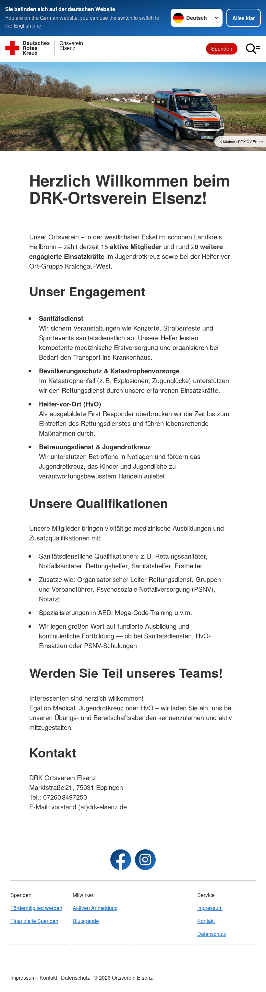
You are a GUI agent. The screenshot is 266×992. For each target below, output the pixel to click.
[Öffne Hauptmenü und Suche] (253, 48)
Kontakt (206, 921)
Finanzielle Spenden (34, 921)
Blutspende (86, 921)
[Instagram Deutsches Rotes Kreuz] (145, 859)
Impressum (210, 908)
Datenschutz (211, 934)
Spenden (221, 48)
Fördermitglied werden (36, 908)
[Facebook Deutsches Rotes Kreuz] (120, 859)
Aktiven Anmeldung (95, 908)
